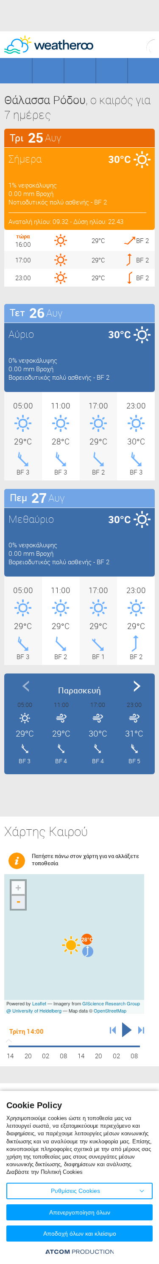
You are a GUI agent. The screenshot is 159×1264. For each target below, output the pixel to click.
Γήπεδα (48, 70)
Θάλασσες (111, 70)
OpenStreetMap (110, 1010)
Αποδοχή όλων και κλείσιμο (79, 1233)
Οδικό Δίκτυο (143, 70)
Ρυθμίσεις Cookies (75, 1190)
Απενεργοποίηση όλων (79, 1212)
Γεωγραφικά (16, 70)
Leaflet (39, 1003)
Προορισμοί (79, 70)
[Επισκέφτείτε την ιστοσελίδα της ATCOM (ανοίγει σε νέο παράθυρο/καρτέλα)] (79, 1251)
